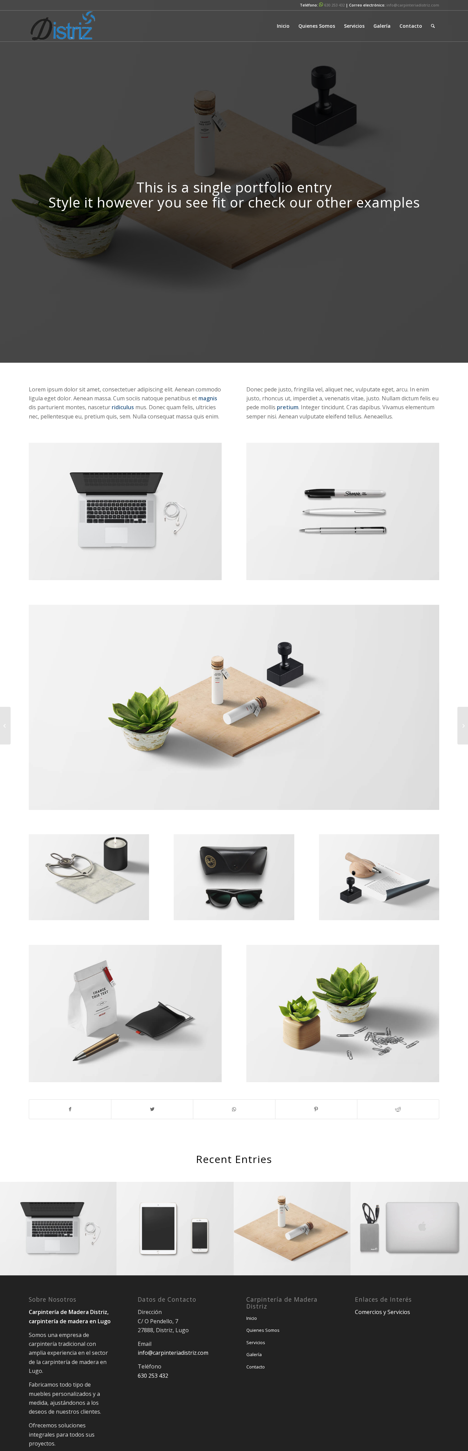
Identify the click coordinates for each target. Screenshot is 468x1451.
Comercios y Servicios (382, 1312)
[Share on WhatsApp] (234, 1109)
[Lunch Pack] (5, 726)
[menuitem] (283, 26)
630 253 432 (334, 5)
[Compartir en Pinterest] (316, 1109)
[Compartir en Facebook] (70, 1109)
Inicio (251, 1318)
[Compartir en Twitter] (152, 1109)
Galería (254, 1354)
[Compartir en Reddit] (398, 1109)
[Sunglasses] (462, 726)
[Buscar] (433, 26)
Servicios (255, 1342)
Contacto (255, 1367)
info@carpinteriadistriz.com (412, 5)
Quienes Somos (263, 1330)
